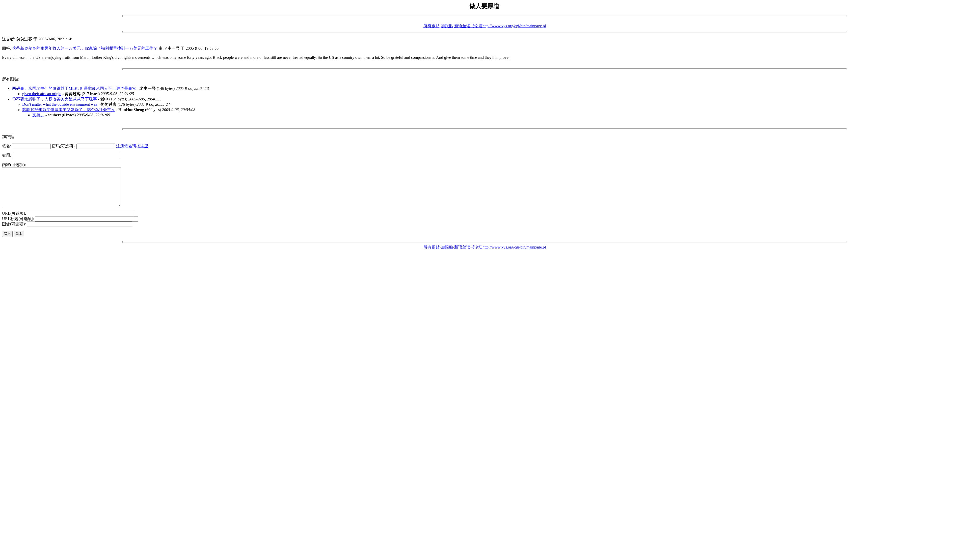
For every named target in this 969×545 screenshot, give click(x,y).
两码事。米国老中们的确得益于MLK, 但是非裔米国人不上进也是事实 (74, 88)
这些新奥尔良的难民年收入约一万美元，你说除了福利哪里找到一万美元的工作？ (84, 48)
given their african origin (41, 94)
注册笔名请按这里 (132, 146)
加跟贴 (447, 26)
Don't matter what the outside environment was (59, 104)
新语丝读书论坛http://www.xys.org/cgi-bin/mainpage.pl (500, 26)
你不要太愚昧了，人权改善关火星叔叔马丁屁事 (54, 99)
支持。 (38, 115)
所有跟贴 (431, 26)
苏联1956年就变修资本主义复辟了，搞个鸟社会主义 (68, 109)
